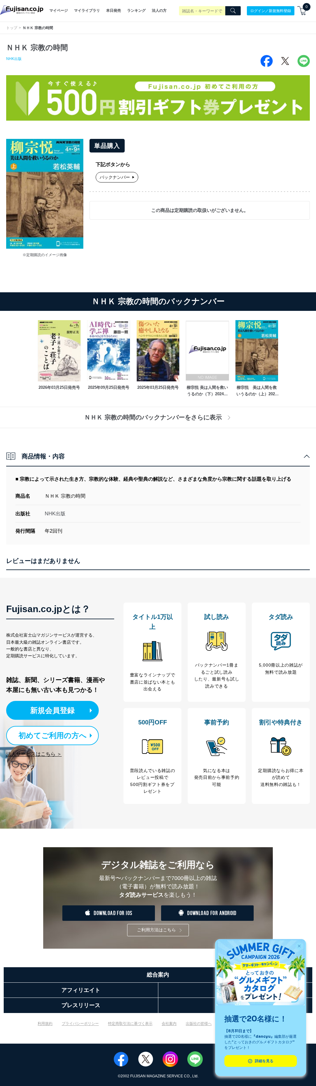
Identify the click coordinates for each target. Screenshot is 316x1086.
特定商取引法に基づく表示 (130, 1023)
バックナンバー (115, 177)
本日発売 (113, 10)
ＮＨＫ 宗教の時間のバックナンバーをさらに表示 (153, 417)
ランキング (136, 10)
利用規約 (45, 1023)
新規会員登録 (52, 710)
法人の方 (159, 10)
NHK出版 (14, 59)
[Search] (233, 10)
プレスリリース (80, 1005)
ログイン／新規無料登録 (270, 10)
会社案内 (169, 1023)
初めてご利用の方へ (53, 735)
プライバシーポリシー (80, 1023)
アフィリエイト (80, 990)
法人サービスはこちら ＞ (34, 754)
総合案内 (158, 975)
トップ (11, 28)
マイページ (58, 10)
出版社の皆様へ (199, 1023)
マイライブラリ (87, 10)
